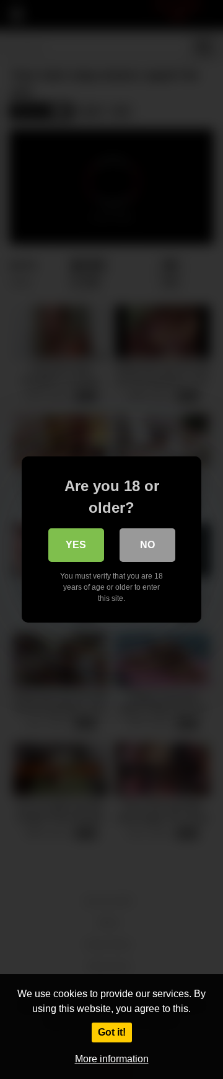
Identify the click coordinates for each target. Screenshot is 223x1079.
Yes (76, 545)
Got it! (112, 1032)
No (147, 545)
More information (112, 1059)
